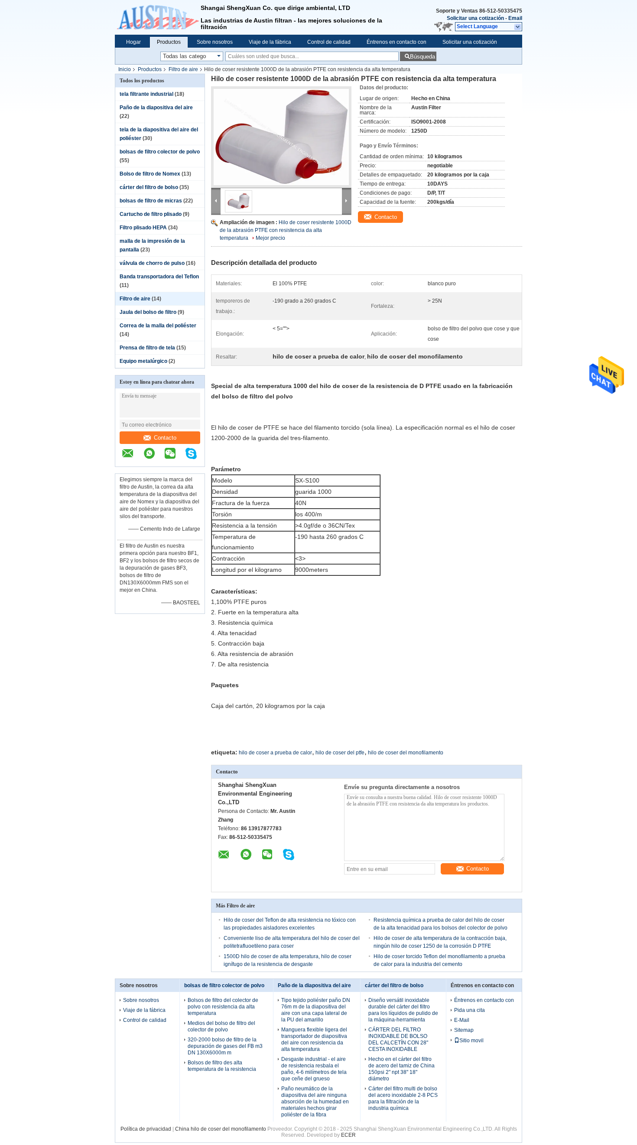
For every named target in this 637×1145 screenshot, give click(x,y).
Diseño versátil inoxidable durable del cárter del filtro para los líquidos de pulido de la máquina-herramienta (403, 1010)
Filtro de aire (183, 69)
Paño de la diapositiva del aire (156, 107)
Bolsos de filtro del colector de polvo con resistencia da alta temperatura (223, 1006)
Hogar (133, 42)
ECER (348, 1135)
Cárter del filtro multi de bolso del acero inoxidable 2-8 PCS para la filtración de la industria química (403, 1098)
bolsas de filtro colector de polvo (160, 152)
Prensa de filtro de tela (147, 348)
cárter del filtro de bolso (149, 187)
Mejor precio (270, 238)
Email (515, 18)
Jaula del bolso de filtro (148, 312)
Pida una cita (469, 1010)
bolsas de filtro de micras (151, 201)
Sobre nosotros (215, 42)
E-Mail (461, 1020)
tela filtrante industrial (146, 94)
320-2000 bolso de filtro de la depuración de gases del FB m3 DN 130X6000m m (225, 1046)
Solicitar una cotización (475, 18)
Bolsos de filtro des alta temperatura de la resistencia (222, 1066)
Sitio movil (471, 1040)
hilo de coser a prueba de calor (275, 753)
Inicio (124, 69)
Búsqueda (422, 56)
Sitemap (464, 1030)
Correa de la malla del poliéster (158, 326)
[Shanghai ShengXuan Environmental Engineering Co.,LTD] (158, 17)
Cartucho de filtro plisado (151, 214)
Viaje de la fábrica (270, 42)
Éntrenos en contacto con (396, 42)
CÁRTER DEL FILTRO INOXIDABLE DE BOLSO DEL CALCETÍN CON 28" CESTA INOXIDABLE (398, 1039)
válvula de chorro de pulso (152, 263)
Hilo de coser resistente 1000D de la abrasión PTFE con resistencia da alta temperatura (285, 230)
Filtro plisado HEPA (143, 228)
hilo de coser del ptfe (339, 753)
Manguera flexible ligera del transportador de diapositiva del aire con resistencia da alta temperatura (314, 1039)
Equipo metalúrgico (143, 361)
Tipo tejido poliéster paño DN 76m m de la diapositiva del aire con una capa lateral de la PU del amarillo (315, 1010)
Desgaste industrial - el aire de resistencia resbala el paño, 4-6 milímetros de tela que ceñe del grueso (314, 1069)
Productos (169, 42)
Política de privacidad (145, 1129)
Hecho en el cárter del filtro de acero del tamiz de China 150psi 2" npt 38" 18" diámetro (401, 1069)
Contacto (165, 437)
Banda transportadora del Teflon (159, 277)
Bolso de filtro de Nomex (150, 174)
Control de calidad (329, 42)
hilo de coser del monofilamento (405, 753)
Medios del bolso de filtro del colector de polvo (221, 1026)
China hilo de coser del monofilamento (220, 1129)
